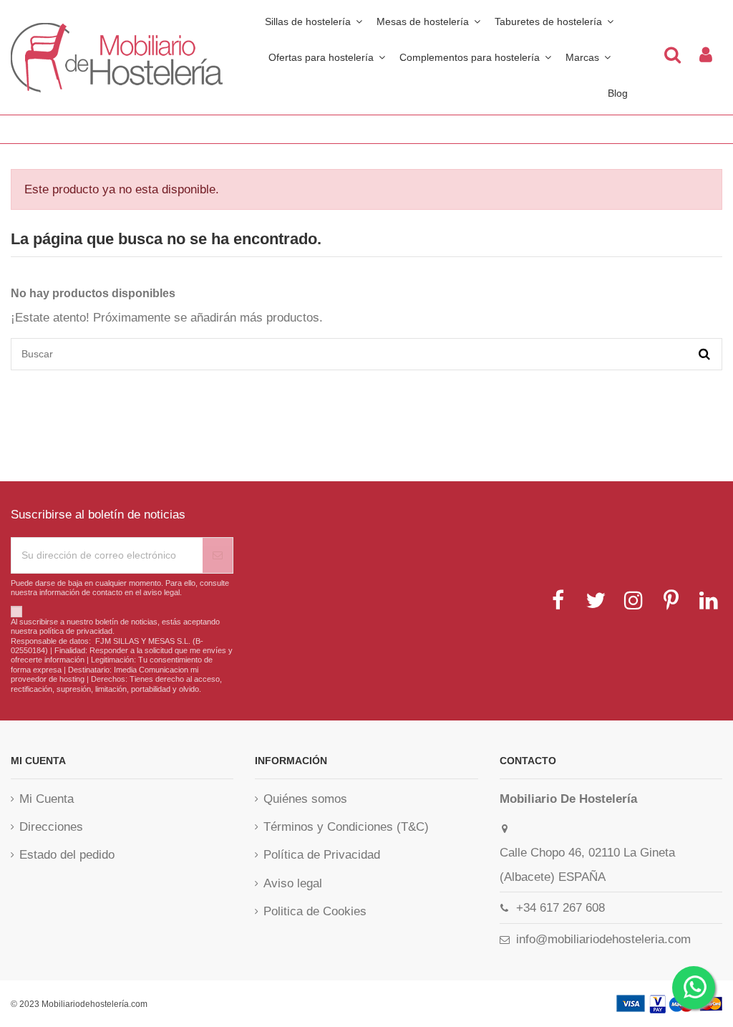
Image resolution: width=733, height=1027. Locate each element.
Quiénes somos (305, 799)
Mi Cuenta (46, 799)
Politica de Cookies (314, 911)
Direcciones (51, 827)
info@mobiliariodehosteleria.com (603, 939)
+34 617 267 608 (560, 908)
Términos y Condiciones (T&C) (346, 827)
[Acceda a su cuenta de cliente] (705, 57)
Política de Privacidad (321, 855)
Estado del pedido (67, 855)
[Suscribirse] (218, 555)
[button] (475, 57)
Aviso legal (292, 883)
